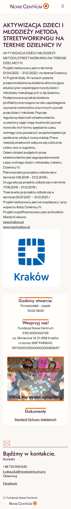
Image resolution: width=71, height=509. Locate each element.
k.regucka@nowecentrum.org (24, 472)
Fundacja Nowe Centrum (21, 497)
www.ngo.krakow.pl (16, 227)
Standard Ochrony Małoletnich (35, 419)
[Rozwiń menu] (62, 6)
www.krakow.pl (13, 222)
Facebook (10, 483)
